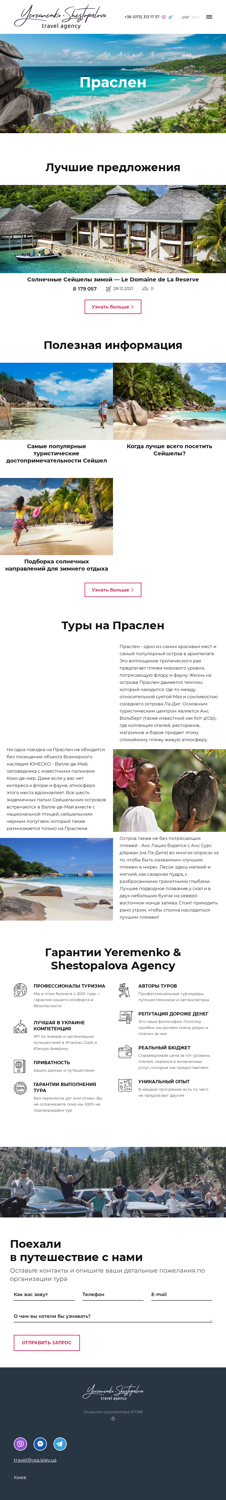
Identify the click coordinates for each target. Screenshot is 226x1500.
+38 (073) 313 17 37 (142, 16)
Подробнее (111, 231)
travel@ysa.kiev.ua (35, 1460)
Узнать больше (111, 307)
